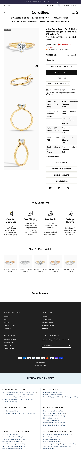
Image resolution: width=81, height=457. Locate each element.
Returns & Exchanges (10, 339)
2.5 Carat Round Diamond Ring (52, 418)
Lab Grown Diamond (48, 322)
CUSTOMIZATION (62, 21)
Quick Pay (45, 328)
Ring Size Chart (46, 319)
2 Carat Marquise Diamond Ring (53, 411)
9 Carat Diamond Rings (26, 399)
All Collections (47, 434)
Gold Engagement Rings (70, 397)
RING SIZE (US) (51, 55)
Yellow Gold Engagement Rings (52, 395)
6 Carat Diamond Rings (9, 397)
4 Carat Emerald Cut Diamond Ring (54, 423)
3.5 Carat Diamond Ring (26, 395)
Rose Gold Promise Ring (50, 446)
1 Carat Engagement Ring (10, 392)
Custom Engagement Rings (51, 437)
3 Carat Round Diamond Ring (52, 420)
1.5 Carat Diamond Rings (27, 392)
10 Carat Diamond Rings (9, 402)
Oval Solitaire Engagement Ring (12, 448)
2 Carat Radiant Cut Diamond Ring (54, 413)
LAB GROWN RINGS (40, 18)
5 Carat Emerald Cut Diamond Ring (54, 425)
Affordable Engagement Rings (11, 413)
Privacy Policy (8, 345)
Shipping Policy (8, 342)
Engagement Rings (49, 448)
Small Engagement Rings (10, 411)
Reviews (6, 322)
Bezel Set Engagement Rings (52, 441)
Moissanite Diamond (48, 325)
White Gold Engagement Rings (52, 392)
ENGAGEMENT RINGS (20, 18)
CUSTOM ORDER (61, 78)
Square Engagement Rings (51, 444)
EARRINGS (32, 21)
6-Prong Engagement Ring (51, 439)
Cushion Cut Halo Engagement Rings (13, 439)
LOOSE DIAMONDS (46, 21)
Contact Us (7, 328)
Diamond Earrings (65, 446)
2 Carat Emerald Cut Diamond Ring (54, 416)
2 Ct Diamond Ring (29, 413)
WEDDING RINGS (19, 21)
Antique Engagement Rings (62, 434)
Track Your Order (9, 325)
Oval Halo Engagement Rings (11, 441)
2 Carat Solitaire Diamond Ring (12, 437)
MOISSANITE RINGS (60, 18)
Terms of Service (9, 348)
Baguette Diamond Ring (69, 444)
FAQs (5, 319)
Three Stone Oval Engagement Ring (13, 446)
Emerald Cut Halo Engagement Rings (13, 444)
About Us (6, 316)
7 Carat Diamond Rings (26, 397)
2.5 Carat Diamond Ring (9, 395)
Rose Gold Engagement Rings (52, 397)
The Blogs (45, 316)
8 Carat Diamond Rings (9, 399)
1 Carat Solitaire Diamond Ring (11, 434)
